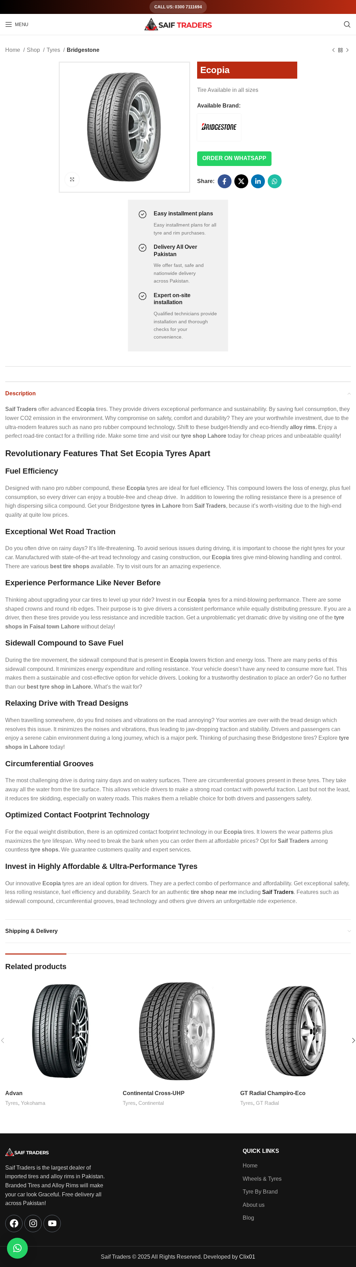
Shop (34, 50)
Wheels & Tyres (262, 1179)
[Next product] (347, 50)
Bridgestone (83, 50)
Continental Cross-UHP (154, 1093)
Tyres (54, 50)
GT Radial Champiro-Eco (273, 1093)
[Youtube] (52, 1223)
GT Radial (267, 1103)
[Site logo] (178, 24)
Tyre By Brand (260, 1192)
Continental (151, 1103)
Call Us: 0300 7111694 (178, 7)
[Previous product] (333, 50)
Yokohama (33, 1103)
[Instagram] (33, 1223)
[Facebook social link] (225, 181)
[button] (17, 1248)
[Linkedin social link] (258, 181)
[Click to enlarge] (72, 180)
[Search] (347, 24)
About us (254, 1205)
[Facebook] (14, 1223)
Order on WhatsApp (234, 158)
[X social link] (241, 181)
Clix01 (247, 1257)
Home (13, 50)
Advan (14, 1093)
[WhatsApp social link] (275, 181)
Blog (248, 1218)
